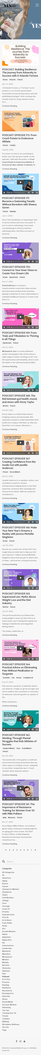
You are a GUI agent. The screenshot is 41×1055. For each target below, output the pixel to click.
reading (5, 985)
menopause (11, 817)
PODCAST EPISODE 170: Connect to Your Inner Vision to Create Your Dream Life (19, 270)
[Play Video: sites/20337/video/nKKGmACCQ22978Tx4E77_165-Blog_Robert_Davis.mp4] (20, 577)
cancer (5, 886)
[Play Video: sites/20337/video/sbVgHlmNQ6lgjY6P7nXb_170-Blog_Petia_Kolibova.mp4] (20, 251)
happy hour (7, 940)
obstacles (12, 79)
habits (4, 934)
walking (5, 1021)
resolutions (7, 991)
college (5, 900)
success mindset (15, 472)
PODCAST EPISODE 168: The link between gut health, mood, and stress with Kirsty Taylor (19, 399)
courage (6, 906)
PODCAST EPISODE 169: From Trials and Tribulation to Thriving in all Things (20, 336)
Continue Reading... (10, 106)
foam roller (6, 677)
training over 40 (28, 677)
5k (3, 875)
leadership (7, 948)
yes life (5, 1027)
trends (5, 1016)
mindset (5, 960)
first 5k (5, 917)
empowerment (13, 277)
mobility (5, 962)
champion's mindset (9, 748)
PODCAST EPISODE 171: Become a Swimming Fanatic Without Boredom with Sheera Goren (19, 202)
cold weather (8, 898)
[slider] (18, 192)
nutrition (5, 406)
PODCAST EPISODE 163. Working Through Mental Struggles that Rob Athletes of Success (19, 739)
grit (3, 929)
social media (7, 1002)
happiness (6, 937)
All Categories (8, 872)
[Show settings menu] (33, 192)
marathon (6, 954)
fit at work (6, 920)
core (4, 903)
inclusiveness (8, 945)
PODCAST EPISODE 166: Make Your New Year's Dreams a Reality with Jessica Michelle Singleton (19, 532)
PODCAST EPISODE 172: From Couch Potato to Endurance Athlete (19, 138)
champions (6, 892)
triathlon (12, 145)
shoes (4, 999)
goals (18, 748)
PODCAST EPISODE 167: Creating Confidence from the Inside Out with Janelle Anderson (19, 463)
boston (5, 883)
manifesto (6, 951)
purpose (5, 982)
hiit (3, 943)
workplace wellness (10, 1024)
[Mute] (28, 192)
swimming (13, 211)
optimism (6, 971)
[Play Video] (4, 192)
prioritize (6, 979)
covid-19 (6, 909)
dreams (5, 79)
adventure (6, 878)
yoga (4, 1030)
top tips (5, 1010)
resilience (6, 988)
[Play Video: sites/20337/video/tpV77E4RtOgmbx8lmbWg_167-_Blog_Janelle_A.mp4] (20, 442)
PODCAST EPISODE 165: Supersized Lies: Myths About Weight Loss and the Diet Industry (19, 598)
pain (13, 677)
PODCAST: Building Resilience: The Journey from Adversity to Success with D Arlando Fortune (20, 72)
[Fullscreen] (37, 192)
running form (8, 993)
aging (4, 817)
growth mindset (26, 748)
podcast (20, 79)
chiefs (5, 895)
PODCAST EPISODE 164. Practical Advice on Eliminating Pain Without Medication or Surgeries (19, 669)
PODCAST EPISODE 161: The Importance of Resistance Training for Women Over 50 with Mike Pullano (18, 809)
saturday (6, 996)
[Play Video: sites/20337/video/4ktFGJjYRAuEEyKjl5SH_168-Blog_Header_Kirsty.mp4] (20, 379)
